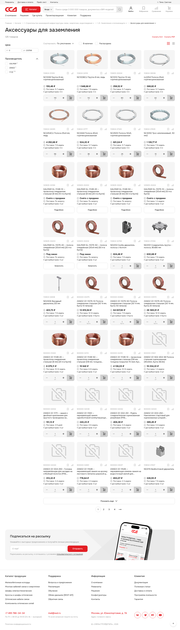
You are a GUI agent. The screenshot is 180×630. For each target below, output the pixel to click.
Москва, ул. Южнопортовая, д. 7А (109, 613)
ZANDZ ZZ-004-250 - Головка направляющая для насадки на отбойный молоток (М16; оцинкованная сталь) (57, 472)
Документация (141, 582)
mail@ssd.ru (54, 613)
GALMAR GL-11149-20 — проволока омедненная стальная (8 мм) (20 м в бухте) (91, 191)
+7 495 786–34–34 (15, 613)
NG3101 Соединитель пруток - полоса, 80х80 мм (158, 246)
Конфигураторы (98, 595)
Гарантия (138, 599)
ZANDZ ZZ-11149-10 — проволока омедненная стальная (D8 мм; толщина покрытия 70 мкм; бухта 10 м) (125, 360)
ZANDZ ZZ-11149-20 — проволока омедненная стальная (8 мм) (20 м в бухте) (57, 359)
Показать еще (107, 501)
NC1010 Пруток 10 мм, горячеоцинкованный (120, 78)
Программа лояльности (145, 595)
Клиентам (71, 15)
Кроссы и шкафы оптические (18, 595)
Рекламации (54, 586)
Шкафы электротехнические (18, 590)
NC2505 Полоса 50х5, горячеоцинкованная (121, 134)
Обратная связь (55, 599)
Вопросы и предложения (60, 582)
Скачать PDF (169, 37)
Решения (24, 15)
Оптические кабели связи (17, 599)
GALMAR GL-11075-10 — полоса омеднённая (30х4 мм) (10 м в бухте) (158, 191)
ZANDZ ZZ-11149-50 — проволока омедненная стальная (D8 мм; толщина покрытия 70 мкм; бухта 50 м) (91, 360)
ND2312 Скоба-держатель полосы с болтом (122, 246)
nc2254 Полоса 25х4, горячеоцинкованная (154, 78)
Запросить (58, 266)
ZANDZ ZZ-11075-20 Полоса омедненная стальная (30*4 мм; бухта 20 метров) (159, 303)
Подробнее (58, 210)
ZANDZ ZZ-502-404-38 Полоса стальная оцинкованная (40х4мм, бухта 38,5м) (159, 359)
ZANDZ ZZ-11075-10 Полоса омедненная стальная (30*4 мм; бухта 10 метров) (92, 303)
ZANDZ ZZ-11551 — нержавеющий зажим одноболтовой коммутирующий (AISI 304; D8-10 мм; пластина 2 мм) (92, 418)
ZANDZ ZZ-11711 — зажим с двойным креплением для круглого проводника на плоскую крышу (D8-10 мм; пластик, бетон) (56, 418)
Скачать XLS (157, 37)
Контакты (54, 2)
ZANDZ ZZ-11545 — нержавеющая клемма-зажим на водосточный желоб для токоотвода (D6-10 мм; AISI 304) (125, 472)
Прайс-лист (42, 2)
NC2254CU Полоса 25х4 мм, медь (56, 134)
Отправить (77, 548)
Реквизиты (9, 2)
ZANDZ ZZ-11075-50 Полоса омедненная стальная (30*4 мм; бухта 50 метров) (125, 303)
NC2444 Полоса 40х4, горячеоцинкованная (87, 134)
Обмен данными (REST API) (60, 595)
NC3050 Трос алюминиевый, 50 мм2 (159, 134)
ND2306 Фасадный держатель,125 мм (52, 302)
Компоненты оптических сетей (19, 603)
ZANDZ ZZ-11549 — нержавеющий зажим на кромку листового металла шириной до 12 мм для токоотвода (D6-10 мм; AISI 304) (92, 474)
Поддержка (85, 15)
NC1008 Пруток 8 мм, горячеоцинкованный (53, 78)
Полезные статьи (142, 586)
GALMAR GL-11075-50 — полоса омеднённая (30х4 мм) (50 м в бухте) (92, 247)
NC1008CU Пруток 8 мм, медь (91, 77)
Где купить (37, 15)
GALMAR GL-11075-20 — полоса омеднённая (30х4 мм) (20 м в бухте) (58, 247)
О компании (10, 15)
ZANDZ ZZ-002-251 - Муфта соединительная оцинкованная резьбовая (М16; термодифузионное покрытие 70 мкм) (125, 418)
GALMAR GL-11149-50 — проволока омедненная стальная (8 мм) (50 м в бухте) (124, 191)
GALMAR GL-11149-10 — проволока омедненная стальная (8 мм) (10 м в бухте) (57, 191)
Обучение (52, 590)
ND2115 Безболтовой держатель (159, 469)
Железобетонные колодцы (17, 582)
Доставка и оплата (25, 2)
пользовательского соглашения (70, 554)
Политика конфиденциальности (18, 624)
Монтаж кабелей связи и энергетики (22, 586)
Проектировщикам (55, 15)
